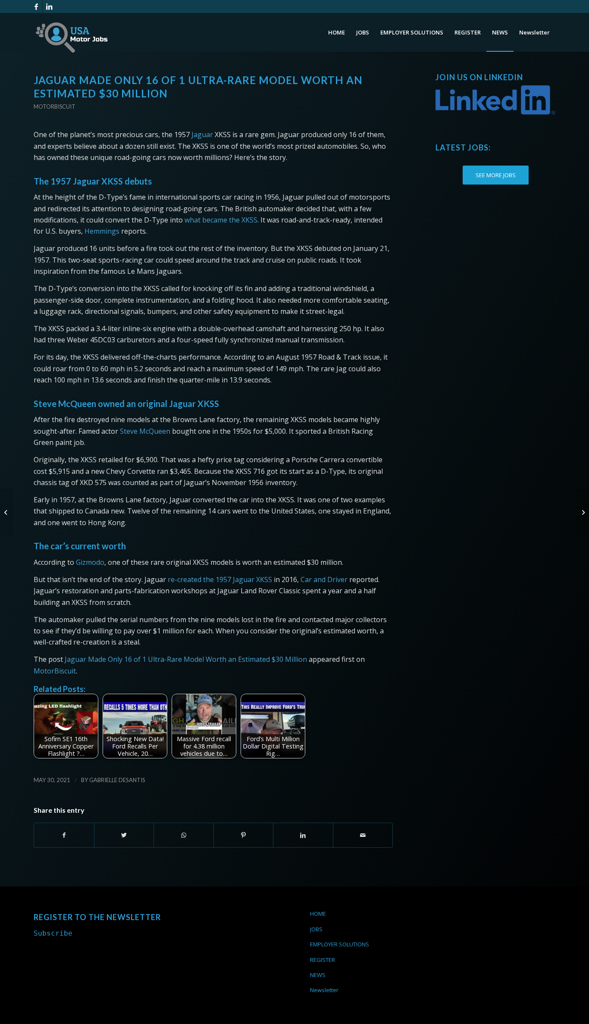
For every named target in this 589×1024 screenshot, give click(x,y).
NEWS (318, 975)
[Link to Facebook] (36, 6)
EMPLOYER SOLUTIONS (339, 944)
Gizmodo (90, 562)
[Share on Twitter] (124, 835)
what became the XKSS (221, 220)
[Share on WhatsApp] (183, 835)
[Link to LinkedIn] (49, 6)
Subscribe (53, 933)
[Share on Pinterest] (243, 835)
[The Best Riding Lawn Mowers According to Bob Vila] (6, 512)
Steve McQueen (145, 431)
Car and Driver (324, 579)
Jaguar (202, 134)
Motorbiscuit (54, 106)
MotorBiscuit (55, 671)
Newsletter (324, 990)
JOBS (316, 929)
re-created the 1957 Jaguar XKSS (220, 579)
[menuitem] (337, 32)
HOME (318, 914)
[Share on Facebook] (64, 835)
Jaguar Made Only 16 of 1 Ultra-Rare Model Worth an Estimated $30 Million (186, 659)
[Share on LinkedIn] (303, 835)
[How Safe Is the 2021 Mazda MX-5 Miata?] (582, 512)
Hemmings (102, 231)
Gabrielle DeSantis (117, 780)
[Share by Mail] (363, 835)
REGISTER (322, 960)
